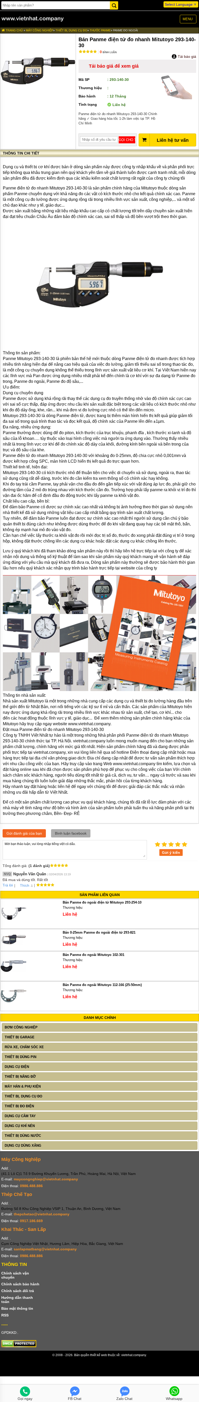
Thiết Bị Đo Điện (19, 1106)
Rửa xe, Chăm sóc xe (24, 1047)
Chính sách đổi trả (17, 1291)
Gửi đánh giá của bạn (24, 833)
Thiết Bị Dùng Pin (20, 1057)
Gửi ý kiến (171, 852)
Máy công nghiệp (39, 30)
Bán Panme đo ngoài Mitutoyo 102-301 (93, 955)
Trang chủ (14, 30)
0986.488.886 (31, 1186)
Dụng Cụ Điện (17, 1067)
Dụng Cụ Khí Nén (20, 1126)
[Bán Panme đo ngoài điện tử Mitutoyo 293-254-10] (13, 925)
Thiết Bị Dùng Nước (23, 1136)
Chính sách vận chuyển (15, 1275)
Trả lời (8, 885)
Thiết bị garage (19, 1037)
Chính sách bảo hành (20, 1284)
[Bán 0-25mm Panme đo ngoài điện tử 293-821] (13, 947)
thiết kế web (98, 1355)
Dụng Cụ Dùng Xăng (23, 1145)
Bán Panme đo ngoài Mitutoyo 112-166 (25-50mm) (102, 985)
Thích (24, 885)
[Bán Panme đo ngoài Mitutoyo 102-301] (13, 978)
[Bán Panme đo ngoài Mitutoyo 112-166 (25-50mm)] (13, 1008)
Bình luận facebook (71, 833)
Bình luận (108, 52)
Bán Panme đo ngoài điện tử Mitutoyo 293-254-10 (102, 902)
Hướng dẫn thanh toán (17, 1299)
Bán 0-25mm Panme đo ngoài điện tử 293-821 (99, 932)
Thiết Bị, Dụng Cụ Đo (71, 30)
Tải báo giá (186, 56)
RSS (5, 1315)
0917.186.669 (31, 1221)
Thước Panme (100, 30)
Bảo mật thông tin (17, 1308)
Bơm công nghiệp (21, 1027)
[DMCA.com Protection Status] (18, 1346)
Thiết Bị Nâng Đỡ (20, 1077)
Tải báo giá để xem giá (114, 66)
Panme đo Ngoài (125, 30)
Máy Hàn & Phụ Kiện (23, 1086)
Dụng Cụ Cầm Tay (20, 1116)
